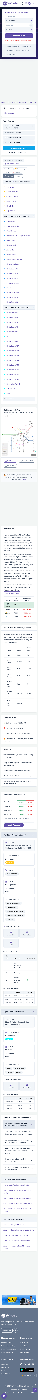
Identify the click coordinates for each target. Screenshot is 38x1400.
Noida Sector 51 (12, 313)
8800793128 (13, 874)
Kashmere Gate (12, 192)
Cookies (31, 1392)
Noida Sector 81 (12, 332)
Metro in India (25, 1349)
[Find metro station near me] (25, 3)
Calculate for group (12, 593)
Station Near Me (6, 1343)
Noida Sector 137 (12, 346)
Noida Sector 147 (12, 374)
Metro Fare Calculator (8, 1349)
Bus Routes (24, 1343)
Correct (21, 802)
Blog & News (5, 1374)
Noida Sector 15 (12, 269)
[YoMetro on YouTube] (33, 1364)
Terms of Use (9, 1392)
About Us (4, 1364)
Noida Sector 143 (12, 355)
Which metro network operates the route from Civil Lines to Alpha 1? (17, 1150)
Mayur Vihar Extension (14, 259)
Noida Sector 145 (12, 365)
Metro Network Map (8, 1346)
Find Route (17, 35)
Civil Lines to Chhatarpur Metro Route (17, 1198)
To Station (9, 25)
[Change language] (29, 3)
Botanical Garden (12, 283)
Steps (19, 176)
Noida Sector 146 (12, 370)
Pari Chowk (10, 389)
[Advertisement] (19, 80)
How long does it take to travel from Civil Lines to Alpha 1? (17, 1141)
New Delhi (10, 206)
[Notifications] (22, 3)
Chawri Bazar (11, 201)
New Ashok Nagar (13, 264)
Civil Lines (10, 187)
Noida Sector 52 (12, 302)
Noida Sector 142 (12, 351)
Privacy (20, 1392)
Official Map (11, 466)
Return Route (11, 54)
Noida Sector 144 (12, 360)
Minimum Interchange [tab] (14, 160)
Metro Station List (7, 1352)
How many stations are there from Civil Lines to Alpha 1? (16, 1124)
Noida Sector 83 (12, 341)
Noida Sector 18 (12, 278)
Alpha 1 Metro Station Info (13, 1012)
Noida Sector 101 (12, 327)
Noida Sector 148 (12, 379)
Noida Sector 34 (12, 297)
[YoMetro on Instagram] (25, 1364)
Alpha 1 (8, 393)
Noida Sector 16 (12, 274)
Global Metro (24, 1352)
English (8, 1330)
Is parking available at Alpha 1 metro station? (17, 1168)
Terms (24, 479)
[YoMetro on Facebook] (21, 1364)
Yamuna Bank (11, 245)
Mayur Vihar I (11, 255)
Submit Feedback (13, 825)
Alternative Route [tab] (13, 164)
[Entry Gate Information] (13, 181)
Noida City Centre (12, 293)
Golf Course (10, 288)
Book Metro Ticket (20, 148)
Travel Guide (24, 1346)
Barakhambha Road (13, 226)
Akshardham (10, 250)
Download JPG (27, 461)
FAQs (3, 1370)
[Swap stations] (31, 25)
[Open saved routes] (35, 1390)
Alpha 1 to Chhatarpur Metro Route (15, 1235)
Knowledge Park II (13, 384)
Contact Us (5, 1367)
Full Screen (11, 461)
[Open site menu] (33, 3)
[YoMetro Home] (11, 3)
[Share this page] (35, 1385)
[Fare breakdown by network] (32, 126)
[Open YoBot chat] (4, 1396)
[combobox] (19, 20)
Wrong (30, 802)
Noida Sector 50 (12, 317)
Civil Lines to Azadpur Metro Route (16, 1185)
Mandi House (11, 231)
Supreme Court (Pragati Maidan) (18, 236)
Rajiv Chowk (10, 211)
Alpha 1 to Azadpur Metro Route (14, 1225)
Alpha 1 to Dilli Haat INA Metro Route (16, 1241)
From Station (10, 16)
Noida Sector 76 (12, 322)
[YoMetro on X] (29, 1364)
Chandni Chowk (12, 197)
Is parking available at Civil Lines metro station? (15, 1160)
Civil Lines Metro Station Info (15, 835)
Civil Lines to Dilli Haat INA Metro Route (17, 1203)
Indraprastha (10, 240)
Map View (9, 176)
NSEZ (8, 336)
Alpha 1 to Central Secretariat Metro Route (18, 1230)
